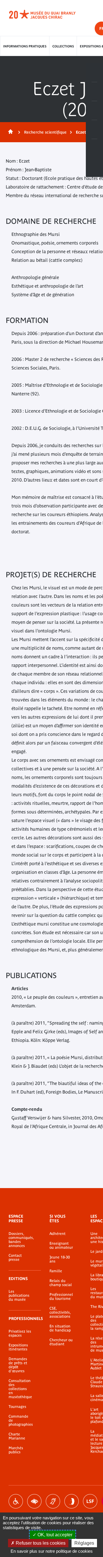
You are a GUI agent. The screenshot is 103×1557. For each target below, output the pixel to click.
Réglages (84, 1543)
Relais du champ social (60, 1283)
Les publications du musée (19, 1296)
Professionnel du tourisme (61, 1297)
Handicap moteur (16, 1501)
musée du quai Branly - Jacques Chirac (49, 14)
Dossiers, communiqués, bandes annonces (20, 1240)
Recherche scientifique (45, 132)
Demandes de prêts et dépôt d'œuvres (18, 1365)
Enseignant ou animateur (61, 1246)
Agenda (94, 110)
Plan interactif (94, 148)
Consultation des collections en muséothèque (20, 1389)
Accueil (9, 132)
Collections (63, 46)
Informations (94, 91)
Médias (94, 129)
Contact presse (15, 1258)
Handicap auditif (53, 1501)
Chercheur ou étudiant (61, 1342)
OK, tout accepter (54, 1534)
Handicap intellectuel (71, 1501)
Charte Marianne (17, 1436)
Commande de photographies (20, 1420)
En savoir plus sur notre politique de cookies (52, 1551)
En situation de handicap (60, 1328)
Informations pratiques (24, 46)
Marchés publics (16, 1450)
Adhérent (57, 1234)
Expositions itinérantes (18, 1347)
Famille (55, 1271)
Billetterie (94, 72)
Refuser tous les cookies (40, 1543)
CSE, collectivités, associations (60, 1312)
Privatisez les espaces (20, 1333)
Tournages (17, 1407)
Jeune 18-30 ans (59, 1259)
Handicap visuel (34, 1501)
